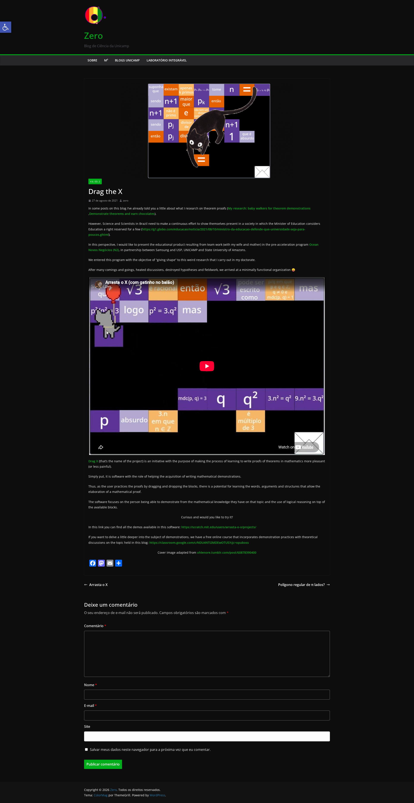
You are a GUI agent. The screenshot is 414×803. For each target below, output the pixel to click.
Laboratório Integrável (167, 60)
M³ (106, 60)
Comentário (95, 625)
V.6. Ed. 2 (95, 181)
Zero (93, 35)
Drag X (93, 461)
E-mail (90, 705)
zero (125, 200)
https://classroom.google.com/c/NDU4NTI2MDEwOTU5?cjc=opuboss (199, 543)
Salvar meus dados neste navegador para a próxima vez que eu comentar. (150, 749)
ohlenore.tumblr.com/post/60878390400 (226, 552)
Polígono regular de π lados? (301, 584)
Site (87, 726)
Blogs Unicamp (127, 60)
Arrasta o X (98, 584)
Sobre (92, 60)
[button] (5, 27)
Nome (90, 685)
